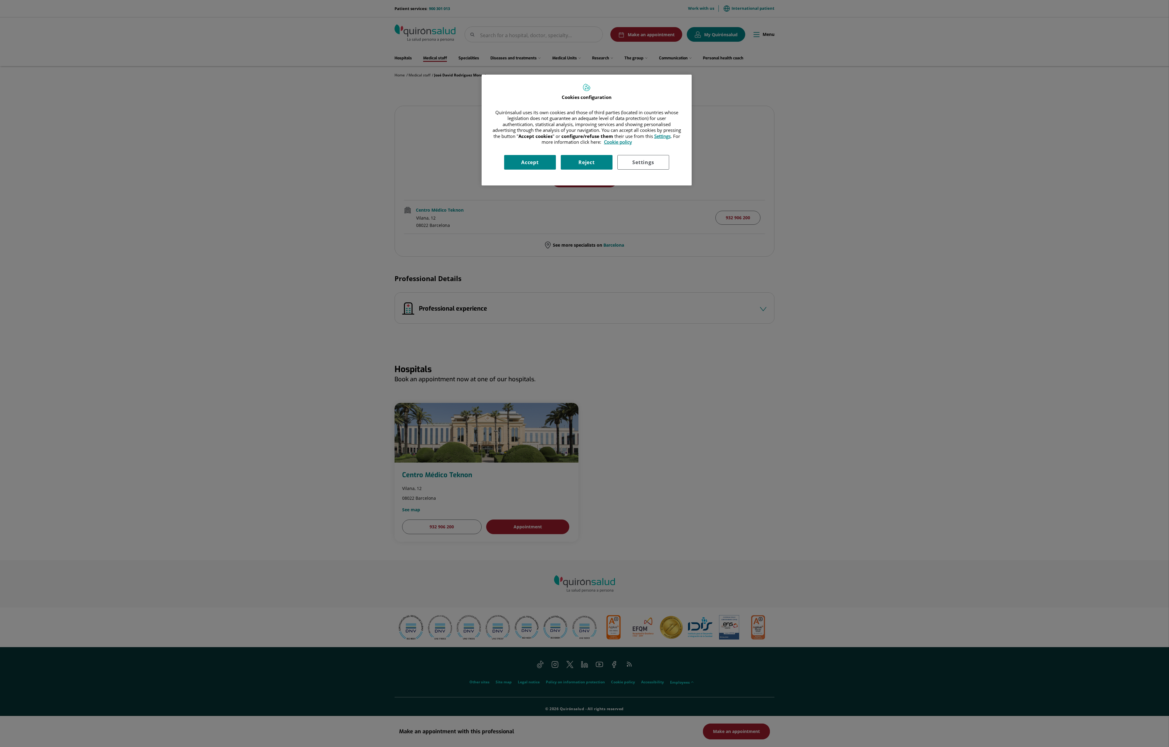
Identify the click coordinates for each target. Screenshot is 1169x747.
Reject (586, 162)
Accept (530, 162)
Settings (643, 162)
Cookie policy (618, 142)
